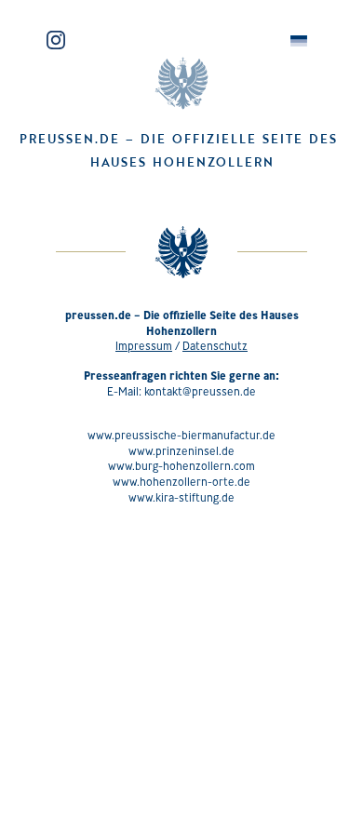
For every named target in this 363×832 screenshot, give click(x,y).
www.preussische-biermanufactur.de (181, 435)
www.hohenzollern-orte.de (181, 482)
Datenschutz (215, 346)
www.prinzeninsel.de (181, 451)
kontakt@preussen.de (200, 391)
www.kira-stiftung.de (181, 497)
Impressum (143, 346)
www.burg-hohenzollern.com (181, 466)
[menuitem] (298, 41)
